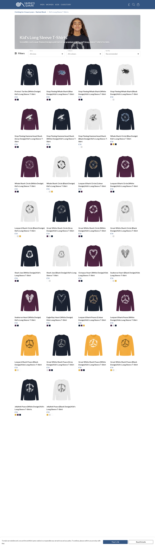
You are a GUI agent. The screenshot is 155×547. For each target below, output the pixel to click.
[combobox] (46, 54)
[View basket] (138, 4)
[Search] (133, 4)
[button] (62, 54)
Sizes (31, 50)
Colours (70, 50)
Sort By (108, 50)
